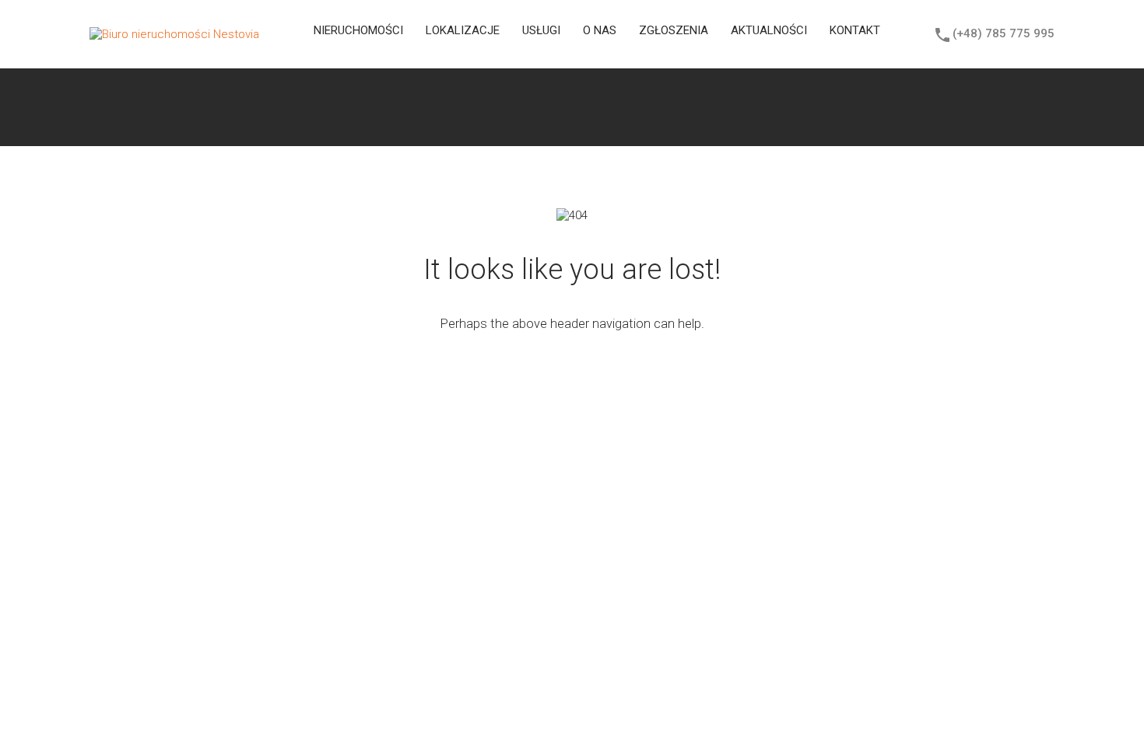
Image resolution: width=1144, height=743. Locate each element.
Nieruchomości (358, 30)
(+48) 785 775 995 (1004, 33)
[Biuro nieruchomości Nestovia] (174, 34)
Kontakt (855, 30)
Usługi (541, 30)
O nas (599, 30)
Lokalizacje (463, 30)
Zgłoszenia (673, 30)
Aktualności (769, 30)
